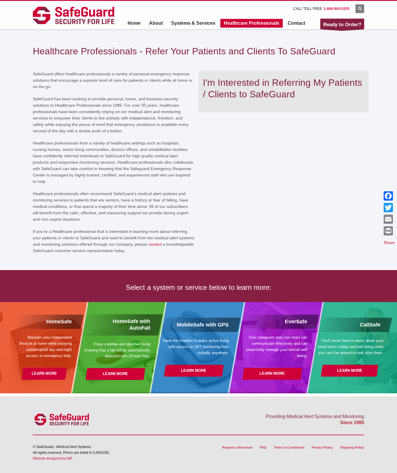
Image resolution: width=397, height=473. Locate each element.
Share (389, 242)
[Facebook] (389, 196)
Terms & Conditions (289, 447)
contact (155, 244)
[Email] (389, 219)
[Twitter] (389, 207)
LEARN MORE (44, 373)
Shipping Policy (352, 447)
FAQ (263, 447)
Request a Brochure (237, 447)
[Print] (389, 231)
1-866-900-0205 (337, 9)
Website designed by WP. (53, 458)
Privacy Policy (322, 447)
